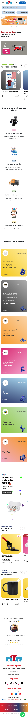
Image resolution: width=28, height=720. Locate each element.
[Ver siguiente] (26, 66)
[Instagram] (11, 683)
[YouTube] (22, 683)
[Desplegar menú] (3, 3)
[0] (17, 3)
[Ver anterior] (21, 66)
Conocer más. (7, 492)
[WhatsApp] (16, 683)
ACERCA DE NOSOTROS (14, 675)
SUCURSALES (14, 672)
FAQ (13, 669)
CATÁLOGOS (21, 669)
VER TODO (6, 51)
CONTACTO (6, 669)
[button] (11, 26)
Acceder (23, 2)
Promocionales (10, 12)
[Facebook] (5, 683)
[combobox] (14, 7)
